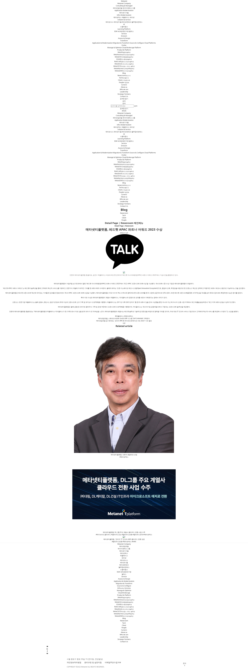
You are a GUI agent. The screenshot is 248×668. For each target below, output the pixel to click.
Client (124, 80)
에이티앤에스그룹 (129, 8)
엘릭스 (131, 31)
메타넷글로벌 (117, 8)
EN (125, 111)
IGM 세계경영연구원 (121, 31)
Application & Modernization (102, 43)
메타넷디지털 (124, 13)
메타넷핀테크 (126, 22)
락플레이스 (125, 17)
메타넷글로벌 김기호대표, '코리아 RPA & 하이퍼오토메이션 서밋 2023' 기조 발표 (124, 321)
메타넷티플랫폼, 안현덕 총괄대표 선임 (124, 455)
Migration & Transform (121, 43)
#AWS (134, 541)
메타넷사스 (109, 22)
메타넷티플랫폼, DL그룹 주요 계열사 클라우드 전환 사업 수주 (124, 532)
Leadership (124, 92)
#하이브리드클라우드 (103, 534)
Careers (124, 85)
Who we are (124, 89)
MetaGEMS (124, 71)
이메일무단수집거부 (113, 662)
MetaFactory (124, 54)
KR (123, 111)
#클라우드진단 (116, 534)
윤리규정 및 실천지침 (93, 662)
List (124, 323)
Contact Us (124, 96)
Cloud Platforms (150, 43)
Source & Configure (137, 43)
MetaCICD (124, 66)
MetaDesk (124, 64)
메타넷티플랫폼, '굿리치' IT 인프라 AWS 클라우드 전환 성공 (124, 539)
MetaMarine (124, 68)
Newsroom (124, 75)
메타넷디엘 (118, 22)
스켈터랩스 (124, 27)
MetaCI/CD (124, 611)
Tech (124, 78)
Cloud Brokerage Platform (131, 47)
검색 (124, 103)
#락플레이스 (119, 316)
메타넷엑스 (117, 17)
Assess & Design (124, 38)
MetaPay (124, 52)
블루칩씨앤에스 (137, 22)
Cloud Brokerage (124, 593)
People (124, 82)
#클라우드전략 (138, 534)
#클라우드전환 (127, 534)
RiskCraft (124, 61)
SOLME (124, 59)
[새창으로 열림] (47, 653)
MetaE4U (124, 57)
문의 (184, 663)
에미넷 (132, 17)
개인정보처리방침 (74, 662)
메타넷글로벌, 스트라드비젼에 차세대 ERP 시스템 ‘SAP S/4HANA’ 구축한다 (124, 318)
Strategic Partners (124, 94)
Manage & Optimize (114, 47)
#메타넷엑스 (128, 316)
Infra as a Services (124, 588)
